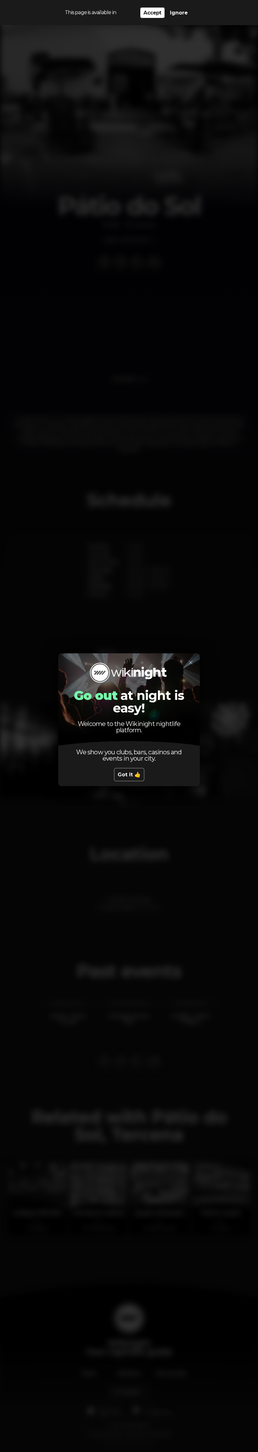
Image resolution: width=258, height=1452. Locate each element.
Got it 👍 (129, 775)
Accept (152, 13)
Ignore (179, 13)
